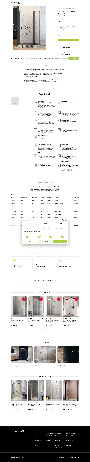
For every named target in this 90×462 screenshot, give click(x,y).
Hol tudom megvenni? (68, 39)
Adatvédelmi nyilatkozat (70, 457)
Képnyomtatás (48, 440)
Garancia (50, 2)
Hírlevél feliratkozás (69, 440)
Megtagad (30, 241)
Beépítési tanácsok (69, 438)
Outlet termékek (58, 447)
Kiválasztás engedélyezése (45, 241)
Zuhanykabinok (58, 433)
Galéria (31, 58)
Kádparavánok (57, 440)
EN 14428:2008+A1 (50, 115)
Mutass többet (45, 332)
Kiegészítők (65, 58)
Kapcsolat (64, 2)
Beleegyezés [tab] (29, 223)
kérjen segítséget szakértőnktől (53, 190)
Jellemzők (40, 58)
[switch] (39, 237)
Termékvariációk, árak (48, 58)
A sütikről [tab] (60, 223)
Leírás (35, 58)
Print (44, 157)
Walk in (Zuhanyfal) (58, 438)
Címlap (59, 8)
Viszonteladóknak (38, 440)
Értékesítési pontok (57, 2)
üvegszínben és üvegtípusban (46, 148)
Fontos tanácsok (41, 268)
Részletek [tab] (45, 223)
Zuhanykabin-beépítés (49, 435)
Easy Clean (65, 114)
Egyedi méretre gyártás (50, 433)
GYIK (67, 442)
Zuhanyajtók (57, 435)
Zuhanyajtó (62, 8)
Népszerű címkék (69, 445)
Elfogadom (60, 241)
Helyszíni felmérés (49, 438)
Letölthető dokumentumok (70, 433)
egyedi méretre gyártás (72, 160)
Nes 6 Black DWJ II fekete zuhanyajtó (69, 8)
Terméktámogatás (57, 58)
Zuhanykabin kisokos (65, 268)
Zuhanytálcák (57, 442)
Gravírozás (47, 442)
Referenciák (37, 442)
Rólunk (36, 433)
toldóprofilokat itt (64, 170)
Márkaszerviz (17, 268)
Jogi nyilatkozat (61, 457)
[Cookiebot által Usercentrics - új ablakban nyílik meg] (62, 220)
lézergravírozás (64, 148)
